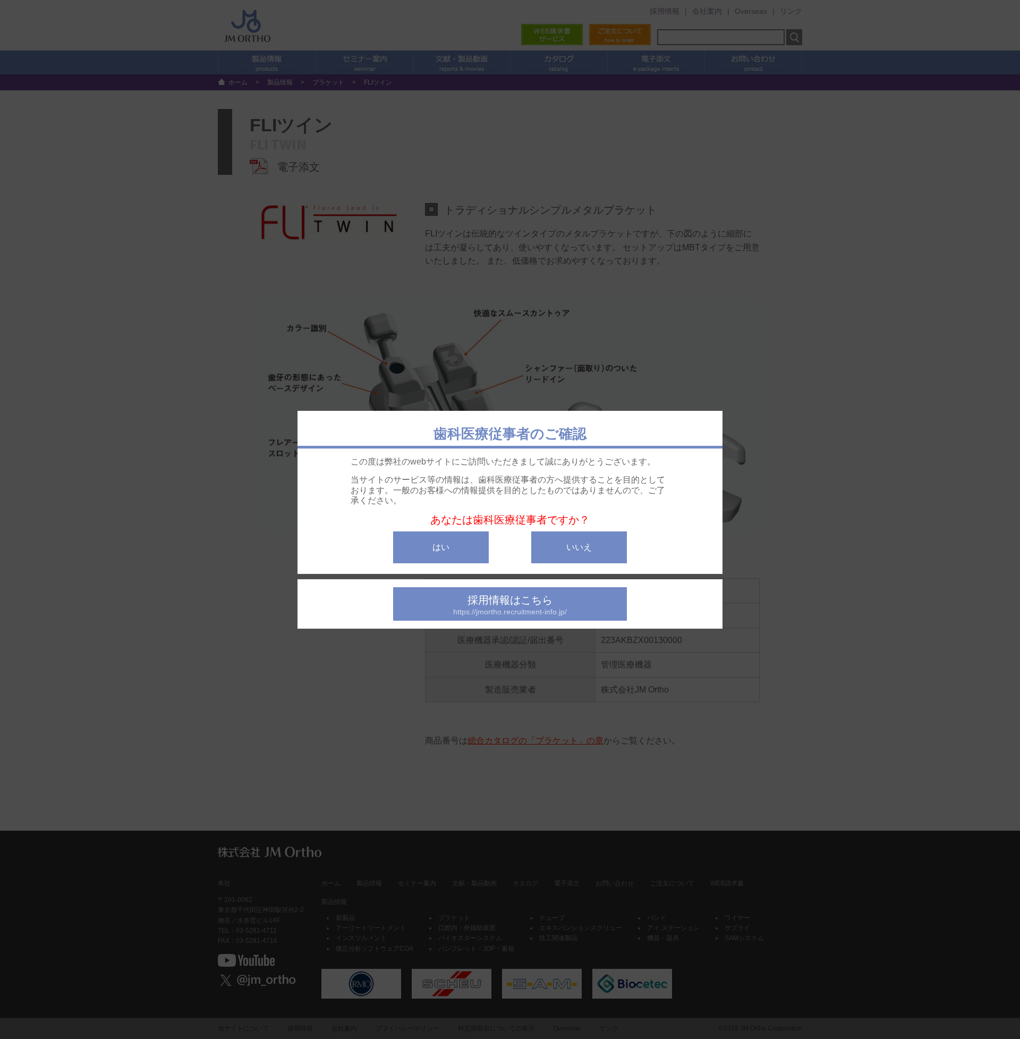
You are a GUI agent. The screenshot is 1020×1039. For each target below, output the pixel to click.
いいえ (579, 546)
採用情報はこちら (510, 604)
